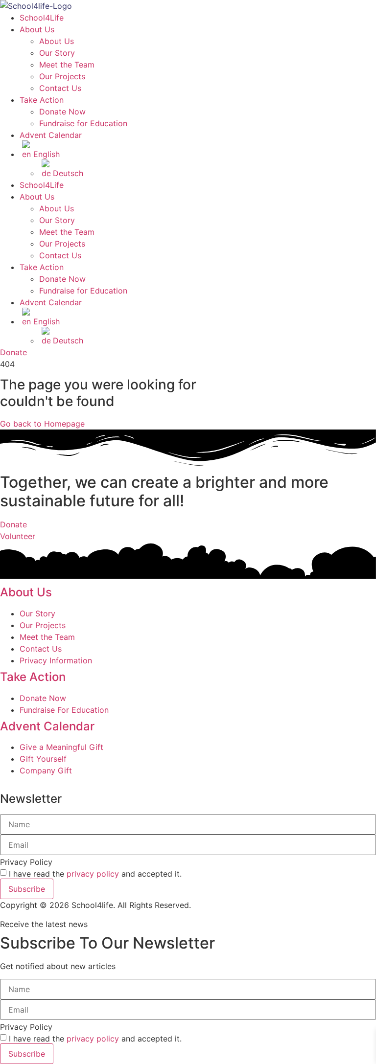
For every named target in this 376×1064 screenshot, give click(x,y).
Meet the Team (66, 64)
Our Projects (62, 76)
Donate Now (62, 111)
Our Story (57, 53)
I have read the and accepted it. (95, 874)
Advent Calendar (51, 135)
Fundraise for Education (83, 123)
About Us (37, 29)
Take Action (42, 100)
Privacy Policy (26, 862)
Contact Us (60, 88)
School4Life (42, 18)
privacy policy (93, 874)
